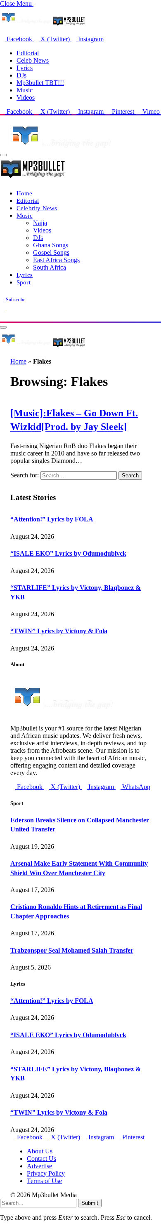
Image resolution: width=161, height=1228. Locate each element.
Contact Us (41, 1158)
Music (25, 90)
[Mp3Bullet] (42, 346)
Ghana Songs (50, 245)
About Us (39, 1151)
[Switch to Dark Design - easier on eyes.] (3, 310)
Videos (26, 97)
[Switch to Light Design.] (9, 310)
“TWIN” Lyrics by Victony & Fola (58, 630)
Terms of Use (44, 1180)
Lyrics (25, 67)
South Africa (49, 267)
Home (25, 193)
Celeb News (33, 60)
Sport (24, 282)
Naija (40, 222)
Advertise (39, 1165)
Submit (89, 1203)
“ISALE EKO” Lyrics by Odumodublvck (68, 553)
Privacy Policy (46, 1173)
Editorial (28, 52)
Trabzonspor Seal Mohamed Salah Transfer (71, 950)
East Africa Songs (56, 259)
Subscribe (15, 300)
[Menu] (3, 155)
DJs (21, 75)
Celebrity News (37, 207)
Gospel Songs (51, 252)
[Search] (2, 317)
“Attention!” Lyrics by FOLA (51, 519)
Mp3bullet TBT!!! (40, 82)
